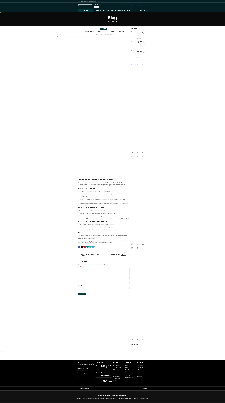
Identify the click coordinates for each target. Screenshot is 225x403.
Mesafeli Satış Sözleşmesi (128, 374)
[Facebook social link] (140, 1)
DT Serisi (115, 382)
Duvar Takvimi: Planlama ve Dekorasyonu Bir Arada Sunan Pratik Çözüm (106, 381)
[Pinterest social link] (146, 1)
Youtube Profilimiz (141, 371)
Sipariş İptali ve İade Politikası (129, 378)
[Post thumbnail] (133, 35)
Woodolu (101, 34)
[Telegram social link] (93, 247)
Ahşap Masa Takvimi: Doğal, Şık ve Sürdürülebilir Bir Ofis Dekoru (142, 33)
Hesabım (127, 367)
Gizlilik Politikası (128, 369)
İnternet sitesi (80, 285)
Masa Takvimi (114, 21)
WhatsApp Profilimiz (141, 376)
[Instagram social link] (143, 1)
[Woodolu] (5, 353)
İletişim (126, 365)
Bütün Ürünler (116, 365)
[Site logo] (85, 5)
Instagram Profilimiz (141, 367)
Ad (78, 280)
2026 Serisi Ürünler (117, 367)
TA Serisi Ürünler (116, 378)
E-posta (106, 280)
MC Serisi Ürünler (117, 374)
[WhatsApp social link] (147, 1)
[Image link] (84, 362)
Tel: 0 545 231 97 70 (82, 373)
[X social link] (141, 1)
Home (109, 21)
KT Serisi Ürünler (116, 371)
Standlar (115, 380)
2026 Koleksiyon (140, 365)
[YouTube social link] (144, 1)
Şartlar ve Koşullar (129, 371)
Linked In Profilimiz (141, 374)
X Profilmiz (139, 369)
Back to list (103, 254)
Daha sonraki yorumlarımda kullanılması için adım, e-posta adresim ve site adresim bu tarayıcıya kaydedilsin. (100, 290)
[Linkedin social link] (87, 247)
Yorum (79, 266)
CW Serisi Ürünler (117, 369)
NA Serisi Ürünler (116, 376)
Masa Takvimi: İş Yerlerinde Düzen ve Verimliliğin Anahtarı (105, 374)
